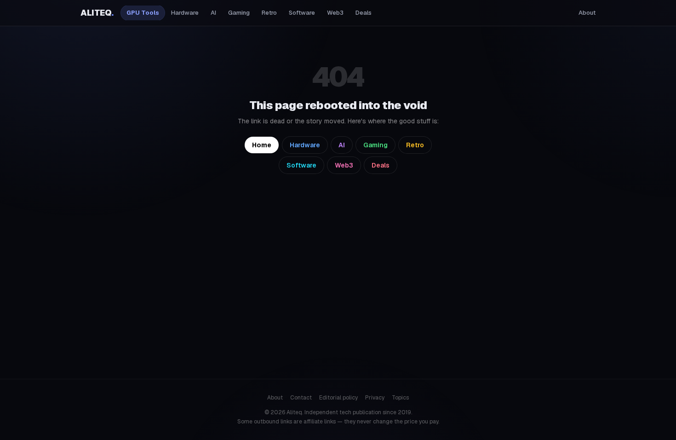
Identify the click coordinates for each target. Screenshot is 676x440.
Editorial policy (338, 397)
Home (261, 145)
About (587, 13)
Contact (301, 397)
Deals (363, 13)
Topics (400, 397)
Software (302, 13)
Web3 (335, 13)
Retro (269, 13)
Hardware (185, 13)
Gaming (239, 13)
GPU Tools (142, 13)
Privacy (374, 397)
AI (213, 13)
